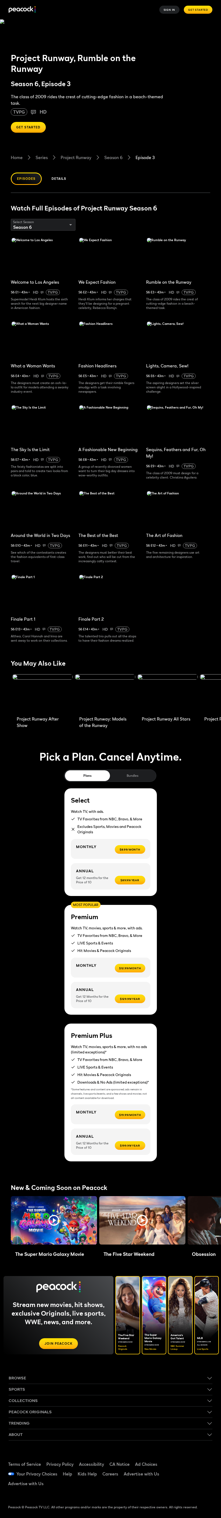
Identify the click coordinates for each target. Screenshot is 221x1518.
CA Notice (119, 1464)
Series (42, 157)
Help (67, 1474)
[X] (188, 1488)
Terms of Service (24, 1464)
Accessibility (91, 1464)
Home (17, 157)
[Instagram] (202, 1473)
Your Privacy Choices (36, 1474)
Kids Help (87, 1474)
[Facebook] (188, 1458)
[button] (54, 1220)
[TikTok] (202, 1458)
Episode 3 (145, 157)
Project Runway (76, 157)
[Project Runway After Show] (42, 694)
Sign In (169, 9)
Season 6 (113, 157)
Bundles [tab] (132, 776)
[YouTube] (188, 1473)
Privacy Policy (60, 1464)
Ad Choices (146, 1464)
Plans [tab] (87, 776)
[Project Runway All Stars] (167, 694)
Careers (110, 1474)
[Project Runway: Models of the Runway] (105, 694)
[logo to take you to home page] (22, 9)
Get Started (198, 9)
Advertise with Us (141, 1474)
